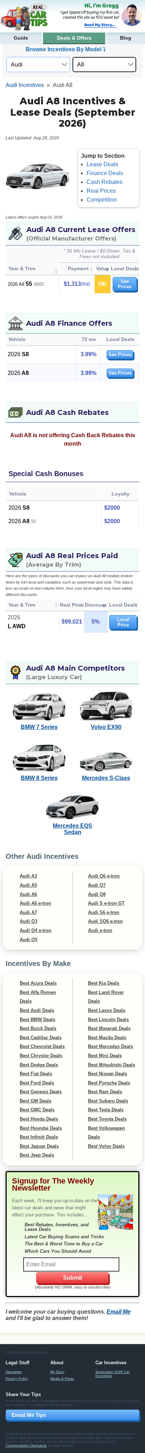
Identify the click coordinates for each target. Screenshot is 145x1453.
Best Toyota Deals (107, 1119)
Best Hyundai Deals (41, 1128)
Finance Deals (105, 173)
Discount (96, 605)
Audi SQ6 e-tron (105, 921)
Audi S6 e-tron (103, 912)
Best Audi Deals (37, 1010)
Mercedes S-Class (106, 778)
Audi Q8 (97, 894)
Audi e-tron (100, 930)
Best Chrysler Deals (41, 1055)
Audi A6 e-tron (35, 903)
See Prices (125, 284)
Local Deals (125, 268)
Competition (102, 200)
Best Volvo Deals (106, 1146)
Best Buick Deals (38, 1028)
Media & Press (62, 1378)
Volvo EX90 (106, 727)
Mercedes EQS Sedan (72, 829)
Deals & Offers (74, 38)
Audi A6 (28, 894)
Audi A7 (28, 912)
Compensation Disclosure (26, 1445)
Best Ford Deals (37, 1083)
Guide (21, 38)
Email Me (119, 1312)
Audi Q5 (28, 939)
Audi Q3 (28, 921)
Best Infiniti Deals (39, 1137)
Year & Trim (21, 268)
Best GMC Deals (37, 1109)
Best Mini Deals (105, 1055)
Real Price (72, 605)
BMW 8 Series (39, 778)
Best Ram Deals (105, 1091)
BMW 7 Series (39, 727)
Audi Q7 (97, 885)
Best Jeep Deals (37, 1155)
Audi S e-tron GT (106, 903)
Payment (78, 268)
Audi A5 (28, 885)
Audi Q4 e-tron (35, 930)
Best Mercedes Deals (110, 1046)
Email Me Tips (29, 1415)
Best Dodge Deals (39, 1064)
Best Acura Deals (38, 983)
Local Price (123, 622)
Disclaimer (14, 1372)
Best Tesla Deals (106, 1109)
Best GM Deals (35, 1101)
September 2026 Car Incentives (112, 1374)
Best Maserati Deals (109, 1028)
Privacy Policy (17, 1378)
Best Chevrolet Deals (42, 1046)
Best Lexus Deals (106, 1010)
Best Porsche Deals (109, 1083)
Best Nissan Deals (107, 1073)
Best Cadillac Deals (41, 1037)
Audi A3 (28, 876)
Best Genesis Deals (41, 1091)
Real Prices (101, 191)
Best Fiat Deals (36, 1073)
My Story (57, 1372)
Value (102, 268)
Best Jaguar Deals (39, 1146)
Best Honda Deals (39, 1119)
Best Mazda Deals (107, 1037)
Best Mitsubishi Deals (111, 1064)
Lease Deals (102, 164)
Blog (125, 38)
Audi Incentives (25, 85)
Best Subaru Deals (108, 1101)
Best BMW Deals (37, 1019)
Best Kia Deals (103, 983)
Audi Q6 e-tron (104, 876)
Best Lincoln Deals (108, 1019)
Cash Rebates (104, 182)
